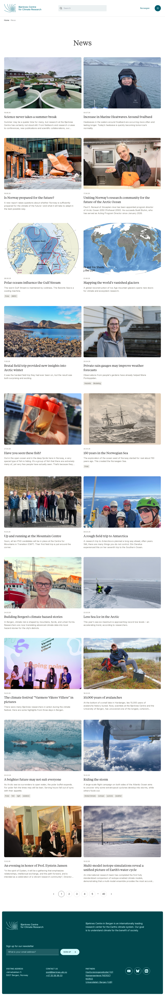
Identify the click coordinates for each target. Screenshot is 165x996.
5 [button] (92, 894)
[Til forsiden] (28, 8)
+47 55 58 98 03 (54, 975)
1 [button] (61, 894)
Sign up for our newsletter (20, 946)
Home (6, 20)
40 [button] (103, 894)
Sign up (67, 952)
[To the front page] (42, 926)
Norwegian (145, 8)
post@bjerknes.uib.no (56, 972)
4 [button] (84, 894)
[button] (54, 894)
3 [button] (77, 894)
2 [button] (69, 894)
